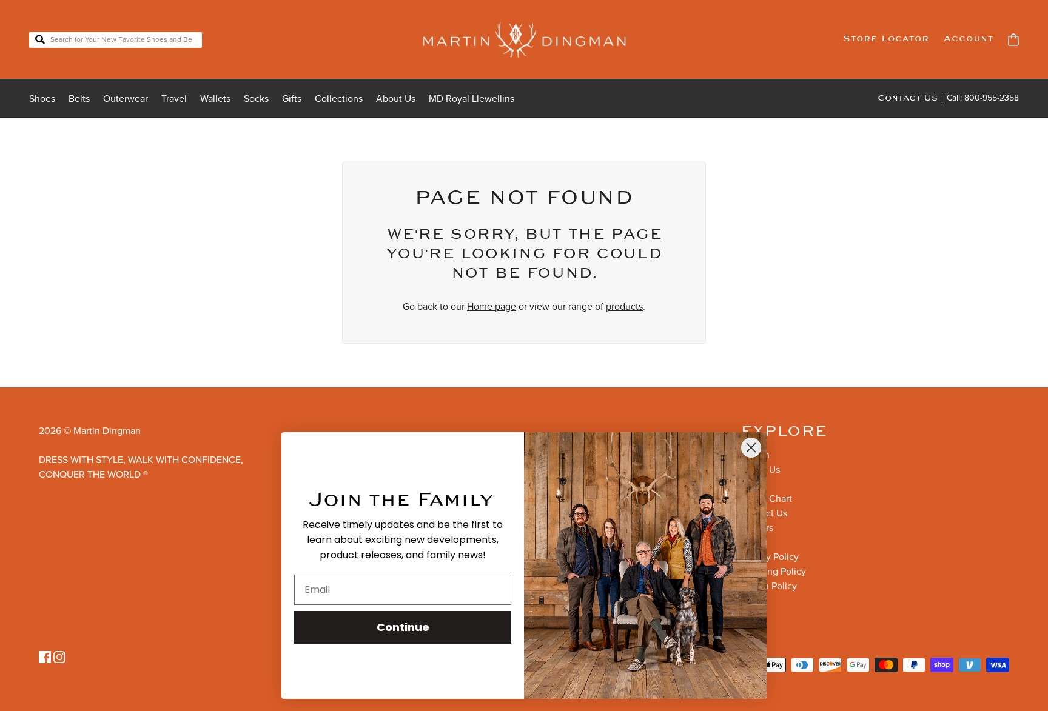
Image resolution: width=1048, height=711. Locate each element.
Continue (403, 627)
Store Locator (886, 39)
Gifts (291, 99)
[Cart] (1013, 40)
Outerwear (125, 99)
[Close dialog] (751, 447)
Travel (174, 99)
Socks (256, 99)
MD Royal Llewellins (471, 99)
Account (968, 39)
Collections (339, 99)
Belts (79, 99)
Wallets (215, 99)
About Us (395, 99)
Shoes (42, 99)
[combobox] (115, 40)
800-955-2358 (991, 98)
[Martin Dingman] (524, 39)
